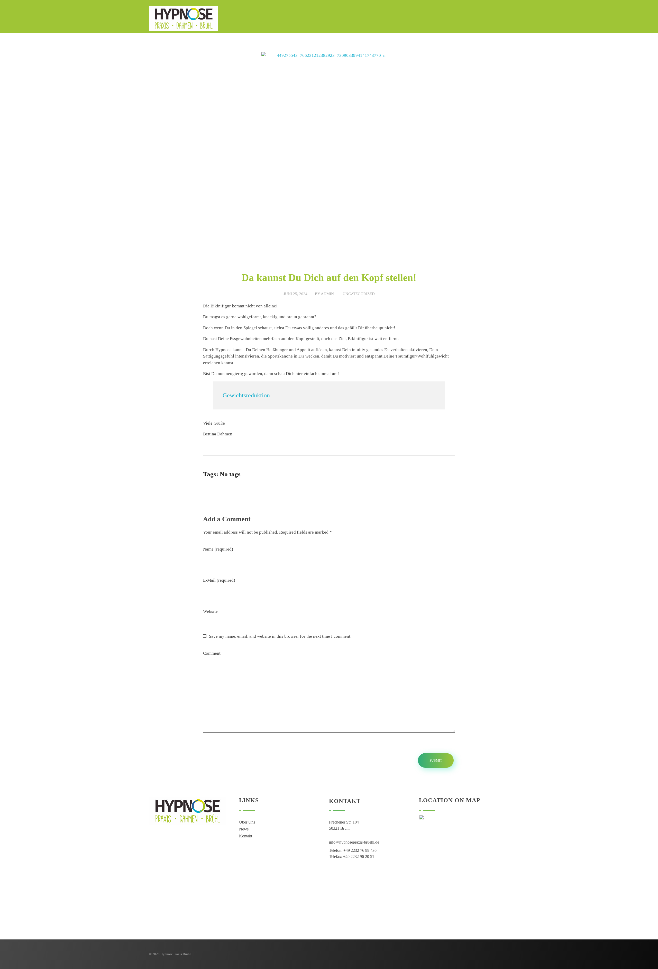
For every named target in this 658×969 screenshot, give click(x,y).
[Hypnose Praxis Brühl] (183, 18)
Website (210, 611)
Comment (212, 653)
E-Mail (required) (219, 580)
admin (327, 294)
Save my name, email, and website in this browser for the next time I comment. (280, 636)
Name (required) (218, 549)
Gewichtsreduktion (246, 395)
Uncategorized (359, 294)
